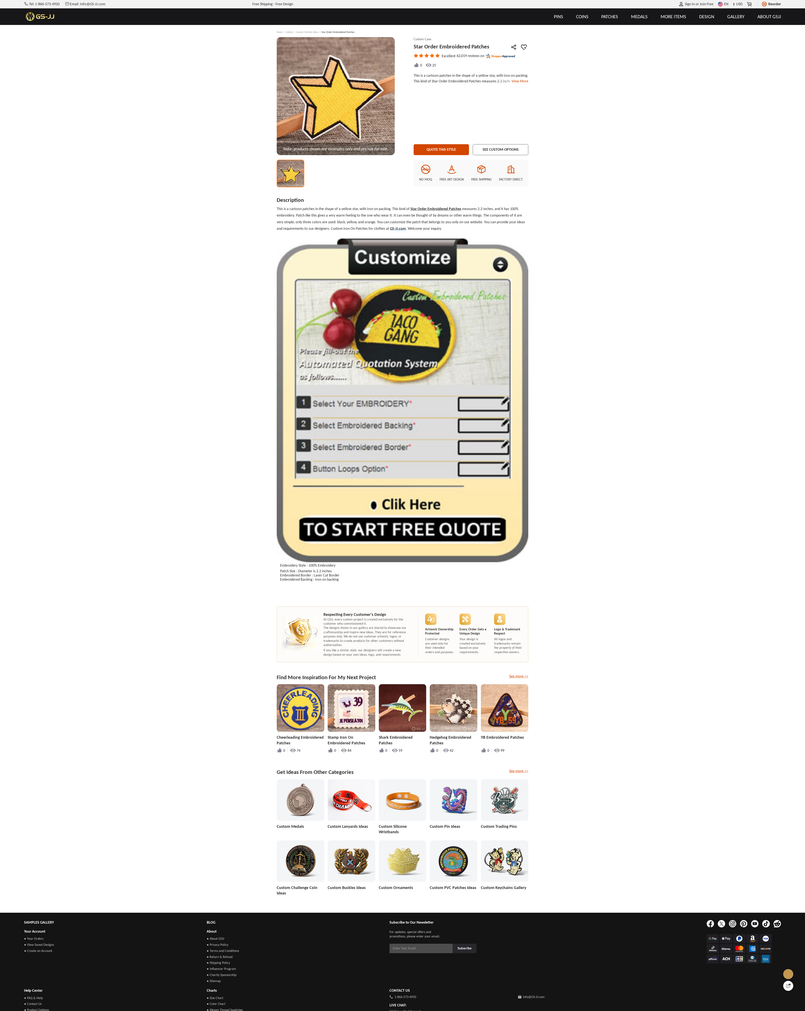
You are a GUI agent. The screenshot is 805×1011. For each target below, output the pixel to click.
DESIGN (706, 16)
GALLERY (735, 16)
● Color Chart (216, 1004)
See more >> (518, 676)
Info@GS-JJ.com (534, 997)
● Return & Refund (219, 957)
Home (280, 32)
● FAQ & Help (33, 998)
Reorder (774, 4)
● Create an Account (38, 951)
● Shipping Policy (218, 963)
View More (519, 81)
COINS (582, 16)
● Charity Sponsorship (221, 975)
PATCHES (609, 16)
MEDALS (639, 16)
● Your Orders (33, 939)
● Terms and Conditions (223, 951)
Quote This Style (441, 149)
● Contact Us (33, 1004)
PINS (558, 16)
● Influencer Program (221, 969)
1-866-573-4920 (405, 997)
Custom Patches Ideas (307, 32)
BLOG (211, 922)
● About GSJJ (215, 939)
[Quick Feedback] (788, 986)
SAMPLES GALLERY (39, 922)
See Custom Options (501, 149)
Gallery (289, 32)
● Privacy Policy (217, 945)
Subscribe (464, 948)
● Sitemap (214, 981)
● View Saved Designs (39, 945)
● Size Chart (215, 998)
